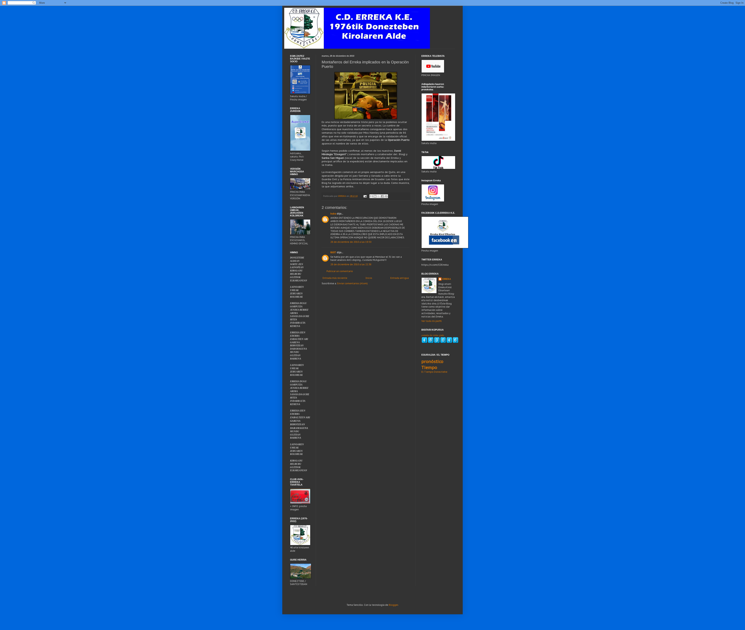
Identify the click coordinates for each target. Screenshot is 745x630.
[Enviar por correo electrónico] (371, 196)
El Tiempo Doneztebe (434, 371)
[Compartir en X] (379, 196)
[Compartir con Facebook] (382, 196)
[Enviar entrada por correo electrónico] (364, 196)
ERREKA (446, 278)
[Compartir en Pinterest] (386, 196)
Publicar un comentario (340, 271)
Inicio (369, 278)
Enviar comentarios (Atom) (352, 283)
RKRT (333, 252)
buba (333, 213)
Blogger (393, 604)
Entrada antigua (399, 278)
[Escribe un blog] (375, 196)
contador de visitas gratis (432, 335)
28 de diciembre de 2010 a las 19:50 (350, 241)
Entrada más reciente (335, 278)
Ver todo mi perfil (431, 321)
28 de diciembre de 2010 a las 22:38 (350, 264)
